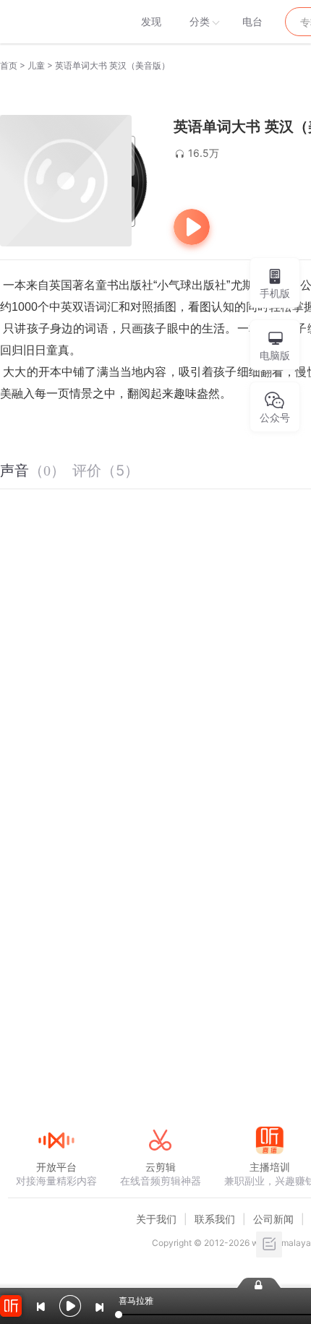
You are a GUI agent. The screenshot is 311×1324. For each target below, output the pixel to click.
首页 (8, 65)
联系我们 (215, 1219)
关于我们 (156, 1219)
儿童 (36, 65)
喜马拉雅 (55, 21)
